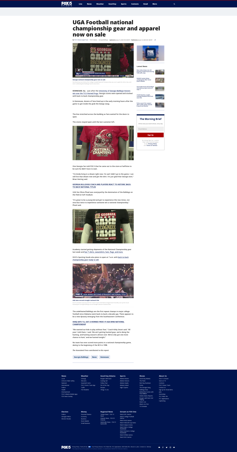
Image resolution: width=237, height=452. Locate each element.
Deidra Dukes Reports (146, 396)
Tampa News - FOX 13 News (107, 415)
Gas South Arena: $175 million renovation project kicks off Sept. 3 (145, 88)
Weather (84, 376)
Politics (63, 387)
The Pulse (142, 381)
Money (84, 412)
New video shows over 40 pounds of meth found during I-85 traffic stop (145, 71)
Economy (84, 416)
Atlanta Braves (124, 378)
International (65, 385)
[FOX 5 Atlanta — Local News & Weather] (67, 4)
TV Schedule (143, 406)
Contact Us (162, 387)
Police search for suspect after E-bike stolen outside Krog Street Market (144, 104)
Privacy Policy (152, 144)
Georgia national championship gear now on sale (89, 80)
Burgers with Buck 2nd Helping (146, 399)
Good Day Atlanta (107, 376)
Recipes (102, 387)
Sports (122, 376)
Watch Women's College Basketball (127, 432)
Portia (141, 385)
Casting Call (103, 381)
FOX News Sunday (66, 396)
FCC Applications (164, 398)
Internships (162, 394)
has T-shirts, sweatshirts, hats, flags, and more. (103, 252)
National (64, 383)
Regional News (106, 412)
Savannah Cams (86, 383)
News (94, 357)
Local (63, 378)
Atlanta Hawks (124, 383)
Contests (161, 383)
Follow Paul (103, 383)
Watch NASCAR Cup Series (128, 423)
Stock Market (85, 421)
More (155, 4)
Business (83, 419)
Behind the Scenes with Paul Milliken (146, 392)
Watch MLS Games (125, 437)
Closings (83, 378)
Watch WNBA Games (126, 435)
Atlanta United (124, 385)
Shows (142, 376)
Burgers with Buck (105, 378)
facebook (162, 447)
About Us (163, 376)
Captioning (162, 401)
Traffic (83, 387)
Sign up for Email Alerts (166, 390)
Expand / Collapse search (174, 4)
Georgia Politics (66, 416)
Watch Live (143, 402)
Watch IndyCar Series (126, 425)
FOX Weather (85, 390)
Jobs (160, 392)
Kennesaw (104, 357)
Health (63, 390)
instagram (170, 447)
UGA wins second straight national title (86, 300)
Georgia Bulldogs (103, 40)
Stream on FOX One (128, 412)
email (174, 447)
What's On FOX (144, 404)
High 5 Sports (124, 387)
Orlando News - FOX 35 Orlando (107, 419)
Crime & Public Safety (67, 381)
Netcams (83, 381)
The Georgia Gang (145, 387)
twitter (166, 447)
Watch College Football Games (127, 417)
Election (64, 412)
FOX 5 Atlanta (93, 40)
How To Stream (163, 378)
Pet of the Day (104, 385)
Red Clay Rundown (145, 383)
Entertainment (65, 392)
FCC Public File (163, 396)
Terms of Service (151, 145)
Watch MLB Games (126, 420)
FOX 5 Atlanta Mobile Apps (69, 394)
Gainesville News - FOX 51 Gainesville (108, 423)
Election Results (66, 419)
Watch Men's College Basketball (126, 428)
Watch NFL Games (125, 414)
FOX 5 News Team (164, 385)
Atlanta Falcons (124, 381)
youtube (159, 447)
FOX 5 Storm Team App (88, 385)
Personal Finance (86, 414)
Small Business (85, 423)
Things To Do (104, 390)
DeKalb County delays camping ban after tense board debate (144, 79)
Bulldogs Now (144, 390)
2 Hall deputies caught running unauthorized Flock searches (145, 96)
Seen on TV (162, 381)
